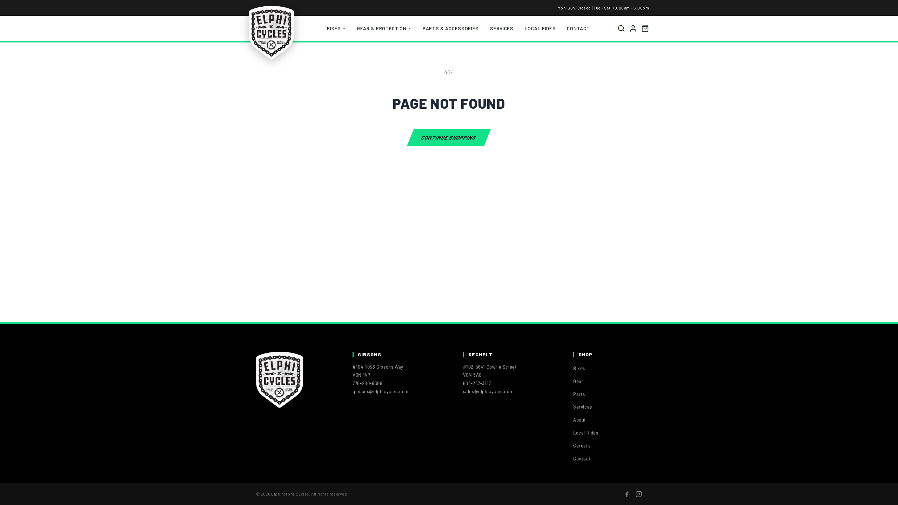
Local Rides (540, 28)
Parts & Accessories (451, 28)
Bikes (334, 28)
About (579, 420)
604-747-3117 (477, 383)
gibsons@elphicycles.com (381, 391)
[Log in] (633, 28)
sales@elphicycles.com (488, 391)
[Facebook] (627, 494)
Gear (578, 381)
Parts (579, 394)
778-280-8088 (367, 383)
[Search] (621, 28)
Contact (578, 28)
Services (502, 28)
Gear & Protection (382, 28)
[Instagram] (639, 494)
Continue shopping (448, 137)
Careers (581, 446)
